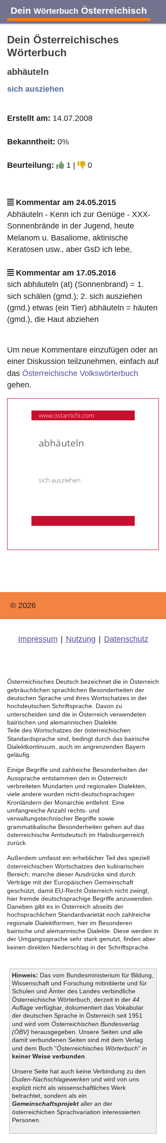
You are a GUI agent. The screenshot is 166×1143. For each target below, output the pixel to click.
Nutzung (81, 639)
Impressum (38, 639)
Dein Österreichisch (79, 10)
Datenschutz (126, 639)
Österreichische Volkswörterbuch (80, 373)
